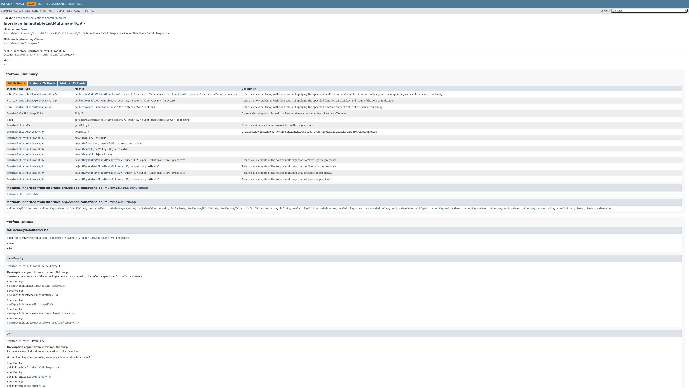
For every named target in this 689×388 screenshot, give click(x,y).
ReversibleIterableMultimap (142, 33)
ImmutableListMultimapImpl (21, 43)
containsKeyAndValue (121, 208)
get (77, 125)
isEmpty (285, 208)
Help (80, 4)
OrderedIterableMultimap (99, 33)
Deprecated (59, 4)
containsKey (97, 208)
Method (47, 11)
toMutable (32, 194)
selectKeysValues (86, 179)
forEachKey (178, 208)
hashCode (271, 208)
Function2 (106, 100)
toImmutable (15, 194)
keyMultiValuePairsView (320, 208)
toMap (580, 208)
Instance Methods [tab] (42, 83)
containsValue (147, 208)
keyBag (297, 208)
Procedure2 (116, 119)
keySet (343, 208)
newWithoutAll (84, 154)
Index (71, 4)
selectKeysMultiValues (90, 172)
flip (77, 113)
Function (112, 94)
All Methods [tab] (16, 83)
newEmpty (80, 131)
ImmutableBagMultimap (32, 94)
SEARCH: (605, 11)
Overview (7, 4)
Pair (146, 100)
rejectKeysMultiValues (90, 160)
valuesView (604, 208)
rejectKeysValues (86, 166)
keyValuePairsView (376, 208)
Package (20, 4)
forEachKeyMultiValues (203, 208)
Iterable (106, 143)
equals (163, 208)
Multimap (68, 33)
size (551, 208)
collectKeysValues (87, 100)
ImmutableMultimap (16, 33)
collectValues (84, 107)
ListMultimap (45, 33)
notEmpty (422, 208)
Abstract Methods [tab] (72, 83)
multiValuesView (402, 208)
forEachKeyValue (231, 208)
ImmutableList (160, 119)
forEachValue (254, 208)
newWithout (82, 149)
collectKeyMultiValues (90, 94)
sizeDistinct (565, 208)
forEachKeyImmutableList (91, 119)
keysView (356, 208)
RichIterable (156, 160)
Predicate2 (113, 160)
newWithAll (82, 143)
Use (40, 4)
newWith (80, 138)
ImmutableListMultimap (29, 107)
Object (94, 149)
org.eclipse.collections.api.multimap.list (41, 18)
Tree (47, 4)
